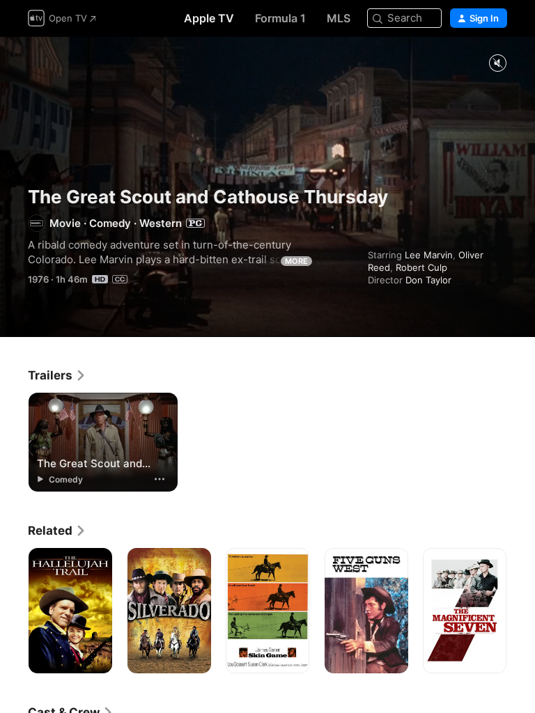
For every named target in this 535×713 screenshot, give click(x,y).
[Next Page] (521, 610)
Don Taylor (428, 279)
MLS (338, 18)
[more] (159, 479)
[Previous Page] (14, 610)
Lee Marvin (429, 254)
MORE (296, 261)
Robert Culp (421, 267)
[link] (57, 375)
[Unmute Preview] (497, 64)
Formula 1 (280, 18)
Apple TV (209, 18)
